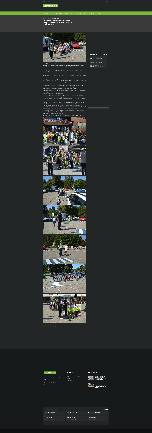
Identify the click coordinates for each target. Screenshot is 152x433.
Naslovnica (45, 13)
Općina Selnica (48, 417)
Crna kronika (79, 13)
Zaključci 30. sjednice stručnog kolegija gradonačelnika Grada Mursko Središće (100, 378)
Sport (72, 13)
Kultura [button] (92, 13)
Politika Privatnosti (70, 380)
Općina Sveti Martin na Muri (72, 417)
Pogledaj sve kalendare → (76, 423)
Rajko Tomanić (56, 18)
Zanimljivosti (100, 13)
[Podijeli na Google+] (53, 27)
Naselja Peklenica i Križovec (94, 412)
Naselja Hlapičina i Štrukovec (73, 412)
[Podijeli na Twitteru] (48, 27)
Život (52, 13)
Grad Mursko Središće (50, 412)
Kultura (78, 380)
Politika (67, 13)
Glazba (78, 385)
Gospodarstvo (59, 13)
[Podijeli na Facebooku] (46, 27)
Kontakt (44, 1)
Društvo (86, 13)
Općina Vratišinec (92, 417)
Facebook (107, 1)
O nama (48, 1)
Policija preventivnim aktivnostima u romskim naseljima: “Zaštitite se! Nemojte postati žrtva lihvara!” (101, 385)
